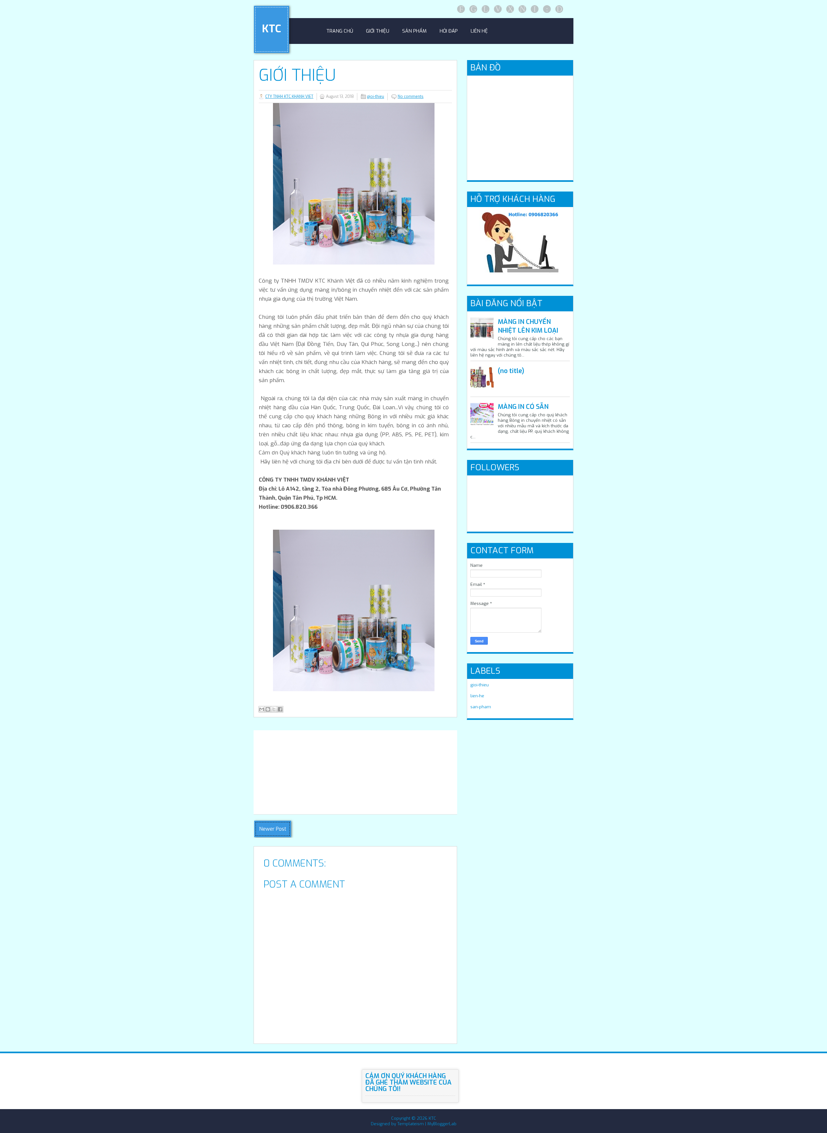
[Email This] (261, 709)
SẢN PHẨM (414, 31)
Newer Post (272, 829)
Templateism (410, 1124)
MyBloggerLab (441, 1124)
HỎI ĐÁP (449, 31)
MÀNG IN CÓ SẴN (523, 406)
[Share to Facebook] (280, 709)
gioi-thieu (375, 96)
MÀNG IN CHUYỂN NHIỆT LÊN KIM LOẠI (528, 326)
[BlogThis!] (268, 709)
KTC (271, 29)
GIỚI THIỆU (377, 31)
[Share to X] (274, 709)
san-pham (480, 707)
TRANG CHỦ (339, 31)
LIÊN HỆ (479, 31)
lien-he (477, 696)
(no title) (511, 371)
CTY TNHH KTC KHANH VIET (289, 96)
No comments (411, 96)
